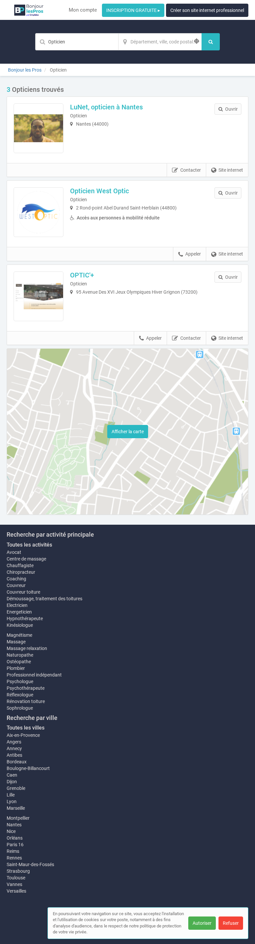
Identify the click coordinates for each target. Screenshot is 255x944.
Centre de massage (26, 558)
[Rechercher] (211, 41)
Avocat (14, 552)
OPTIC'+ (82, 275)
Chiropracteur (21, 572)
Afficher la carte (128, 431)
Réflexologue (20, 694)
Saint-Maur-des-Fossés (30, 864)
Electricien (17, 605)
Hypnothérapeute (25, 618)
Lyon (12, 801)
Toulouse (16, 877)
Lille (11, 794)
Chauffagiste (20, 565)
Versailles (16, 891)
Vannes (14, 884)
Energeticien (19, 612)
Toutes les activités (29, 545)
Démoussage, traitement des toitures (44, 598)
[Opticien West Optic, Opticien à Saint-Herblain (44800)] (38, 212)
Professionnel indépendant (34, 675)
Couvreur (16, 585)
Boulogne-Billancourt (28, 768)
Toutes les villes (25, 728)
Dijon (12, 781)
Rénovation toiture (26, 701)
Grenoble (16, 788)
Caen (12, 775)
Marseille (16, 808)
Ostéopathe (19, 661)
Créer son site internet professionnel (207, 10)
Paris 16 (15, 844)
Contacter (190, 170)
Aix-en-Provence (23, 735)
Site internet (230, 170)
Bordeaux (17, 761)
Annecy (14, 748)
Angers (14, 741)
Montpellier (18, 818)
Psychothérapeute (25, 688)
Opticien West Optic (99, 191)
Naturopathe (20, 655)
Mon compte (83, 10)
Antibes (14, 755)
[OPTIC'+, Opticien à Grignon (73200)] (38, 296)
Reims (13, 851)
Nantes (14, 824)
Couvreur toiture (23, 592)
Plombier (16, 668)
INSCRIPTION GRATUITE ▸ (133, 10)
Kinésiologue (20, 625)
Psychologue (20, 681)
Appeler (193, 254)
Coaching (16, 578)
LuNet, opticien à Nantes (106, 107)
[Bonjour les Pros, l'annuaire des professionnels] (29, 10)
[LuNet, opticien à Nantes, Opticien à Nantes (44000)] (38, 128)
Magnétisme (19, 635)
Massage (16, 641)
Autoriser (202, 923)
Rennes (14, 857)
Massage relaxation (27, 648)
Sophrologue (20, 708)
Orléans (15, 838)
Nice (11, 831)
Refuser (231, 923)
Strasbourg (18, 871)
